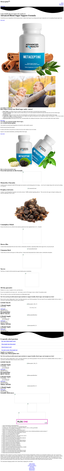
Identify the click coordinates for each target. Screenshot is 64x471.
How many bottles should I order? (8, 341)
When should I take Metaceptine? (8, 344)
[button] (2, 6)
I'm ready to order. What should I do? (9, 350)
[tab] (32, 341)
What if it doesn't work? (6, 347)
